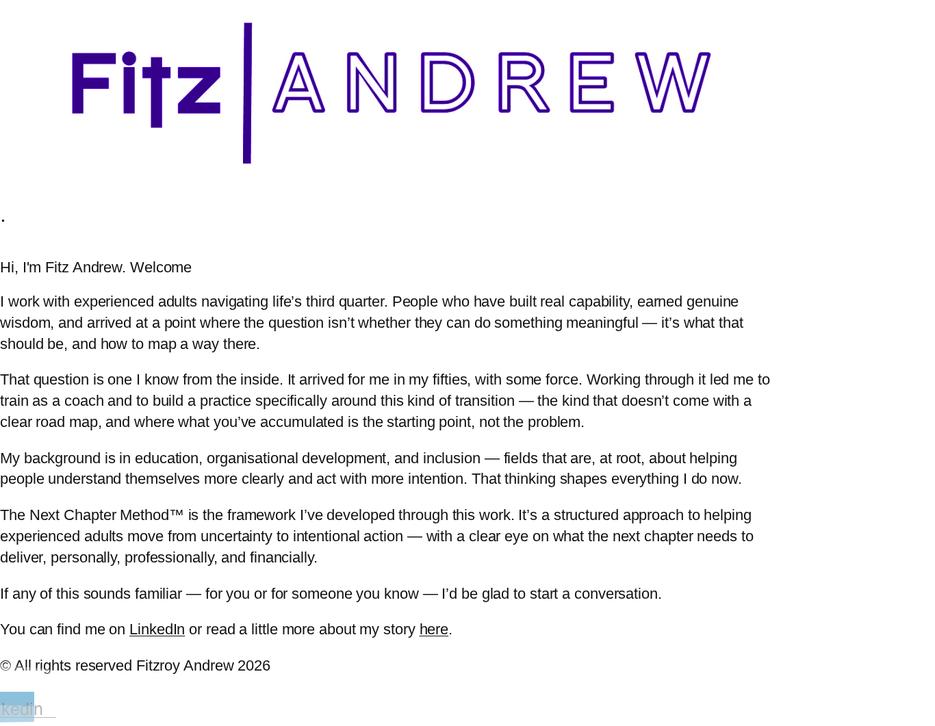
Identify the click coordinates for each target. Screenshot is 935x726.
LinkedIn (157, 629)
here (434, 629)
